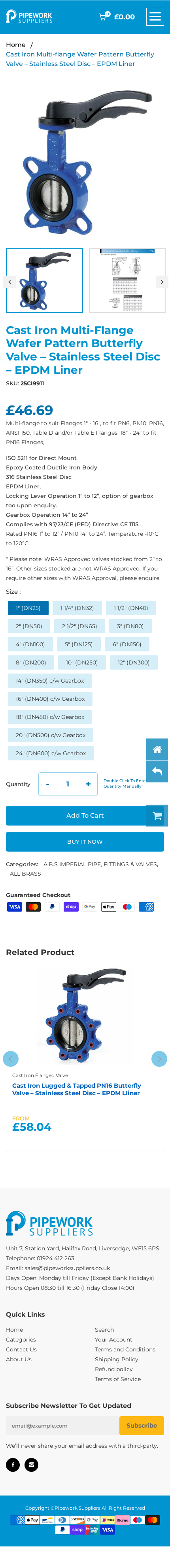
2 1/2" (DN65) (79, 626)
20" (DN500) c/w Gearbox (50, 735)
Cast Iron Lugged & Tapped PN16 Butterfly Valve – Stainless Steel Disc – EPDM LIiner (76, 1089)
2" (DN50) (29, 626)
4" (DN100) (30, 644)
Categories (21, 1339)
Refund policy (114, 1369)
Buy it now (85, 841)
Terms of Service (118, 1379)
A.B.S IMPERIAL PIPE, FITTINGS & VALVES (100, 864)
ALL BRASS (25, 873)
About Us (19, 1359)
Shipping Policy (116, 1359)
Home (16, 45)
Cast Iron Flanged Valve (40, 1075)
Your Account (113, 1339)
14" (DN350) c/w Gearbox (50, 680)
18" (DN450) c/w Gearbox (50, 717)
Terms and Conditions (125, 1349)
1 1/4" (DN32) (77, 608)
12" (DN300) (134, 662)
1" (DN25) (28, 608)
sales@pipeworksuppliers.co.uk (67, 1268)
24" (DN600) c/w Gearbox (51, 753)
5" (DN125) (79, 644)
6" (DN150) (127, 644)
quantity (18, 784)
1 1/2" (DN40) (131, 608)
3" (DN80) (130, 626)
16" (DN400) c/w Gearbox (50, 698)
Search (104, 1329)
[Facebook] (13, 1465)
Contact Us (21, 1349)
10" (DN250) (82, 662)
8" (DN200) (31, 662)
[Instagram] (31, 1465)
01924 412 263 (55, 1258)
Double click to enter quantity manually (125, 783)
